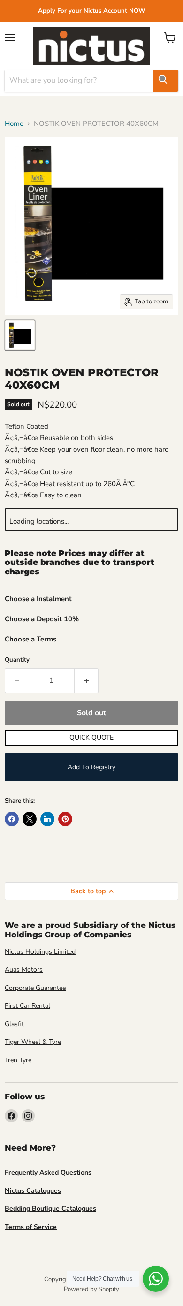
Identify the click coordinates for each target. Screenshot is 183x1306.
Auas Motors (24, 969)
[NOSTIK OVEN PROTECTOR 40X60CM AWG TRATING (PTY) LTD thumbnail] (20, 335)
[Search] (165, 81)
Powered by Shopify (91, 1289)
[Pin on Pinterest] (65, 819)
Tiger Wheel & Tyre (33, 1041)
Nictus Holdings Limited (40, 951)
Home (14, 124)
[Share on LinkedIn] (47, 819)
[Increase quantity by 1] (87, 680)
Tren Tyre (18, 1060)
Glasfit (14, 1024)
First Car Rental (27, 1005)
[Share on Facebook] (12, 819)
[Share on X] (30, 819)
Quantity (17, 660)
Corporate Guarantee (35, 987)
